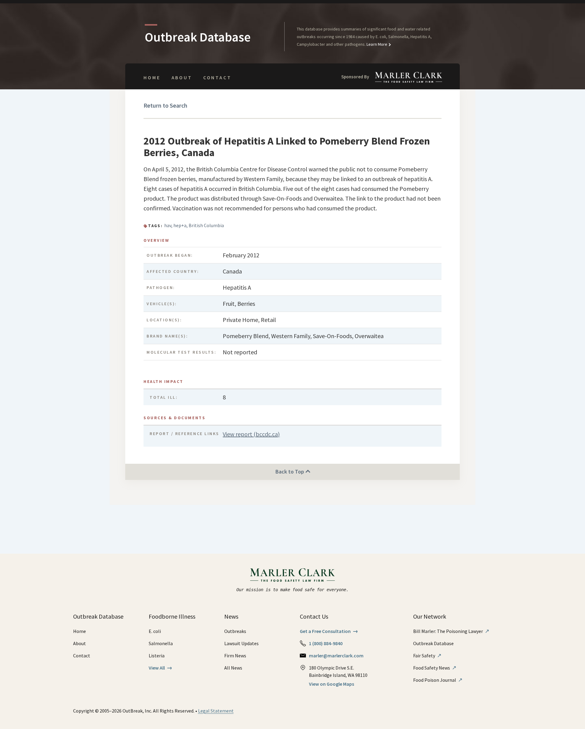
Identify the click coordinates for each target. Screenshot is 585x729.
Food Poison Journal (438, 680)
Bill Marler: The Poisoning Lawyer (451, 631)
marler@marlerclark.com (336, 655)
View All (160, 668)
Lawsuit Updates (241, 643)
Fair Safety (427, 655)
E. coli (155, 631)
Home (152, 77)
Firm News (235, 655)
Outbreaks (235, 631)
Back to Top (290, 471)
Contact (217, 77)
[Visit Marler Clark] (292, 575)
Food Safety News (434, 668)
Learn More (376, 44)
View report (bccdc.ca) (251, 434)
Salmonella (161, 643)
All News (233, 668)
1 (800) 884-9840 (325, 643)
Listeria (157, 655)
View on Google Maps (331, 684)
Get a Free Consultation (329, 631)
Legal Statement (216, 711)
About (182, 77)
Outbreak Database (433, 643)
